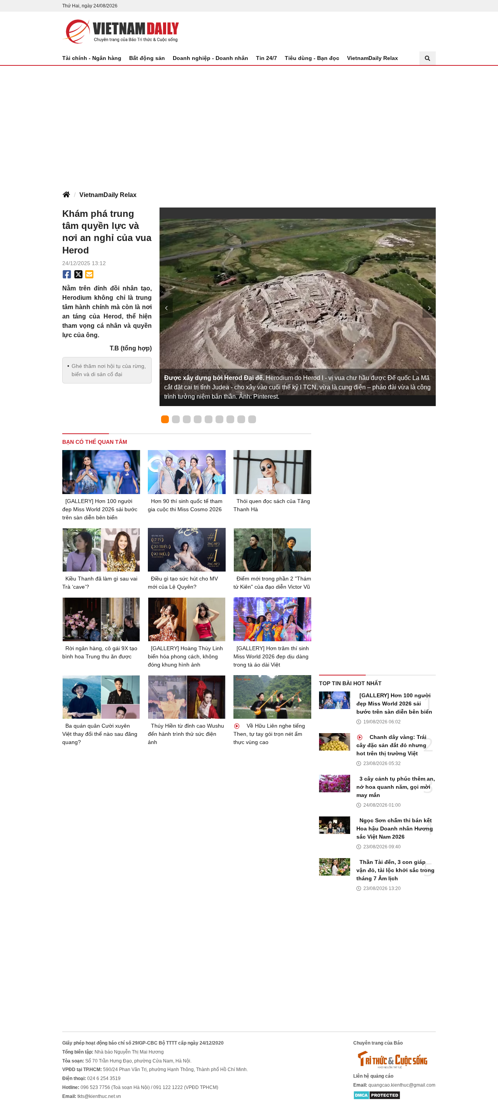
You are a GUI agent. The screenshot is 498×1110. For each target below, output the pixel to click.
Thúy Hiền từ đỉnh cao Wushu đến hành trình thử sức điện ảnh (186, 734)
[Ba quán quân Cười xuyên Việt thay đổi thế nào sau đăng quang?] (101, 697)
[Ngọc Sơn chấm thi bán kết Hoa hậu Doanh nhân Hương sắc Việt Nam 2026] (334, 825)
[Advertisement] (249, 124)
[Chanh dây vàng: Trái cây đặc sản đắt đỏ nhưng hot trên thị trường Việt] (334, 742)
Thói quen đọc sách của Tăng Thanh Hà (271, 505)
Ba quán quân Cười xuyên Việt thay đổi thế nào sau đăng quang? (99, 734)
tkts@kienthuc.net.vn (99, 1096)
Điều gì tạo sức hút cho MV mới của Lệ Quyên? (183, 582)
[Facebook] (67, 274)
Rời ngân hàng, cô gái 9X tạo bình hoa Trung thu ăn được (99, 652)
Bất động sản (147, 58)
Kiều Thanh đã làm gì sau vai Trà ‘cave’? (99, 582)
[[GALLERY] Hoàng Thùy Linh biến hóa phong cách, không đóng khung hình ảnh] (187, 619)
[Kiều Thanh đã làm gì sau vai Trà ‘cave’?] (101, 550)
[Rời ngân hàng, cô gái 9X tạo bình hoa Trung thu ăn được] (101, 619)
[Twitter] (78, 274)
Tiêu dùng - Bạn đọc (312, 58)
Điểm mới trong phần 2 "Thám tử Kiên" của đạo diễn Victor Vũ (272, 582)
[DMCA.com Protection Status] (376, 1095)
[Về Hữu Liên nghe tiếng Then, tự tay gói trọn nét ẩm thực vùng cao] (272, 697)
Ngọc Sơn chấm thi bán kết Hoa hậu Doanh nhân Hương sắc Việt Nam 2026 (394, 828)
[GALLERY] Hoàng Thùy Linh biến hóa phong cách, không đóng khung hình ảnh (185, 656)
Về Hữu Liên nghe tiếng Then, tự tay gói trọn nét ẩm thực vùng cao (269, 734)
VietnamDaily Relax (372, 58)
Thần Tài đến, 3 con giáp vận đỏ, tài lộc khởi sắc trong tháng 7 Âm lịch (395, 870)
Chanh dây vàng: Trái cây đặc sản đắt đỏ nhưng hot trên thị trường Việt (391, 745)
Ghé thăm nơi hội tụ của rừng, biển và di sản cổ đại (109, 370)
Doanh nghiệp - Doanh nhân (210, 58)
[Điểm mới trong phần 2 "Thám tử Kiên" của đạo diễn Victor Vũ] (272, 550)
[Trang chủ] (66, 195)
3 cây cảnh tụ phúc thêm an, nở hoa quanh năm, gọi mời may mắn (395, 787)
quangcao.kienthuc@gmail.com (401, 1085)
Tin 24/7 (266, 58)
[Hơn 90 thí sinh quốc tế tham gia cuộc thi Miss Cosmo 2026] (187, 472)
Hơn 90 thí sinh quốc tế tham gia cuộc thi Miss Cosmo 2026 (185, 505)
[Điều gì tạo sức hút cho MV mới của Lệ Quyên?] (187, 550)
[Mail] (89, 274)
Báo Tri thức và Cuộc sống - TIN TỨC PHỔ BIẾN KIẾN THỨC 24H (120, 31)
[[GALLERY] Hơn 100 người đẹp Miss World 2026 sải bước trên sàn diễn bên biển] (101, 472)
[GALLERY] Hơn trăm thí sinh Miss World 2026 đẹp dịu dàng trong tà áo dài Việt (271, 656)
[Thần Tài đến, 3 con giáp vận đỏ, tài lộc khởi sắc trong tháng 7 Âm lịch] (334, 867)
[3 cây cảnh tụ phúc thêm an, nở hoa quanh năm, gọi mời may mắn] (334, 783)
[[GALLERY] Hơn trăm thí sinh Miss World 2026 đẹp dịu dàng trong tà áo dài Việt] (272, 619)
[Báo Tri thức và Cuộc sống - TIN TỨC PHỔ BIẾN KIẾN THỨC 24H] (394, 1059)
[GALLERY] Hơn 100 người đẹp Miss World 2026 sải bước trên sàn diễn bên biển (99, 509)
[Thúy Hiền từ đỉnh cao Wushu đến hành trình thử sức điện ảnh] (187, 697)
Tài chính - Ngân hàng (91, 58)
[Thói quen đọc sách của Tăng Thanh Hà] (272, 472)
